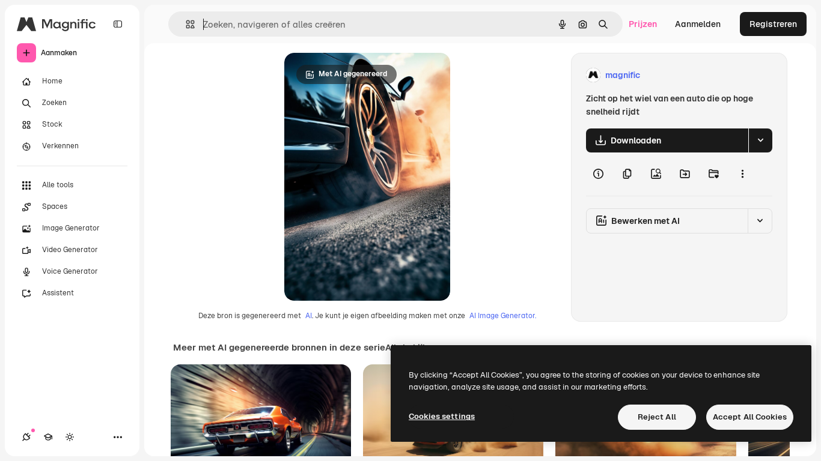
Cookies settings (442, 416)
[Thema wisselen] (69, 437)
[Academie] (48, 437)
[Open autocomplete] (185, 24)
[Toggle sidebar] (117, 24)
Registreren (773, 24)
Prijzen (643, 24)
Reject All (657, 417)
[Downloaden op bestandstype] (760, 140)
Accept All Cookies (750, 417)
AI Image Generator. (502, 316)
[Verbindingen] (26, 437)
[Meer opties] (742, 174)
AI (308, 316)
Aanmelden (698, 24)
